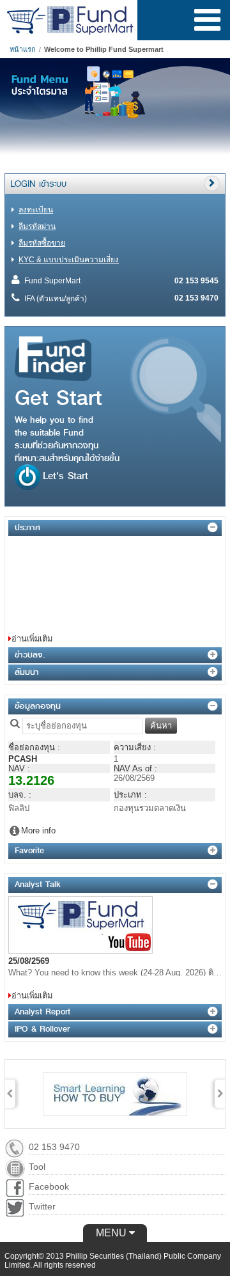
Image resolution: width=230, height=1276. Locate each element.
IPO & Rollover (42, 1029)
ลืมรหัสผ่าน (37, 226)
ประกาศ (27, 527)
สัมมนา (27, 672)
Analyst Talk (38, 884)
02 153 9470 (54, 1147)
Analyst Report (42, 1011)
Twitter (42, 1206)
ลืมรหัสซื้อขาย (42, 243)
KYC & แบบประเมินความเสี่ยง (69, 259)
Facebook (49, 1186)
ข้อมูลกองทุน (38, 706)
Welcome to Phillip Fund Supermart (104, 49)
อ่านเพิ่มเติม (32, 638)
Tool (37, 1167)
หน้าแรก (23, 49)
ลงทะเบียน (36, 209)
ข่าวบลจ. (30, 654)
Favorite (29, 850)
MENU (112, 1232)
